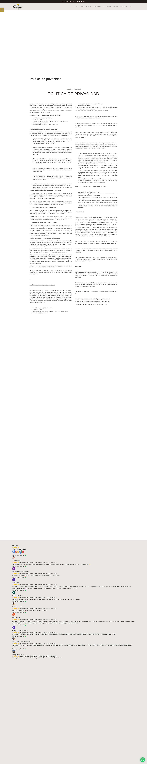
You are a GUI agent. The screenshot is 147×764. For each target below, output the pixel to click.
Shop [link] (81, 6)
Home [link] (76, 6)
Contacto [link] (123, 6)
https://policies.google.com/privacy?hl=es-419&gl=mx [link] (94, 301)
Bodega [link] (88, 6)
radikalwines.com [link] (38, 141)
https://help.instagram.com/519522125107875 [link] (94, 304)
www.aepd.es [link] (34, 274)
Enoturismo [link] (97, 6)
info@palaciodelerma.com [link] (51, 124)
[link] (2, 10)
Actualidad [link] (107, 6)
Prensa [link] (115, 6)
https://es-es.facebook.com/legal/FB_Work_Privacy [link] (95, 299)
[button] (131, 7)
